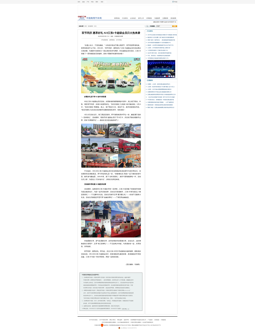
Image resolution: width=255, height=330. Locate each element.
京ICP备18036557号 (155, 325)
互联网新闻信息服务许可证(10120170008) (120, 325)
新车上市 (141, 18)
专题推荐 (157, 18)
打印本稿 (119, 40)
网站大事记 (113, 320)
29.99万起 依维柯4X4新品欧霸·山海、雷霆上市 (162, 76)
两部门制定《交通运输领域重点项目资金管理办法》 (161, 107)
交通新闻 (165, 18)
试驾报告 (149, 18)
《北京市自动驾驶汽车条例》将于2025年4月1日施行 (161, 97)
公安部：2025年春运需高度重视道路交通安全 (159, 89)
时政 (92, 1)
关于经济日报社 (93, 320)
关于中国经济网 (103, 320)
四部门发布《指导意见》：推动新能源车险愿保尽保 (161, 40)
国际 (97, 1)
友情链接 (156, 320)
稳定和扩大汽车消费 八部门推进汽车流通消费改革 (161, 37)
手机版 (175, 1)
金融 (83, 1)
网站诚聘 (119, 320)
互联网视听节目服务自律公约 (138, 320)
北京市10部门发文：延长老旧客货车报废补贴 (159, 53)
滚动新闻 (173, 18)
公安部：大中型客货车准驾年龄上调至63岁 (159, 47)
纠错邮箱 (163, 320)
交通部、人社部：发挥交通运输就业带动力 (159, 84)
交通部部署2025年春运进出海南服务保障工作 (159, 92)
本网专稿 (117, 18)
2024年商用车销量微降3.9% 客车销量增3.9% (159, 42)
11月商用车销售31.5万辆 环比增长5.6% (158, 50)
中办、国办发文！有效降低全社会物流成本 (159, 55)
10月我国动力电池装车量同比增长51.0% (158, 58)
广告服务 (150, 320)
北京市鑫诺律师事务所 (123, 322)
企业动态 (133, 18)
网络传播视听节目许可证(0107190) (141, 325)
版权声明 (126, 320)
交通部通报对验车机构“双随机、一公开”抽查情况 (161, 102)
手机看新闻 (105, 40)
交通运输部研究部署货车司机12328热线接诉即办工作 (162, 94)
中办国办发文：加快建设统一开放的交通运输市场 (161, 99)
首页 (79, 1)
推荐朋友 (112, 40)
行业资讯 (125, 18)
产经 (88, 1)
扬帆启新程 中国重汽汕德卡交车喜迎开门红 (160, 22)
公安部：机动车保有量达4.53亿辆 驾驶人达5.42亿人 (161, 86)
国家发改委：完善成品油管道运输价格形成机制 (160, 105)
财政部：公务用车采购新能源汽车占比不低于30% (161, 45)
